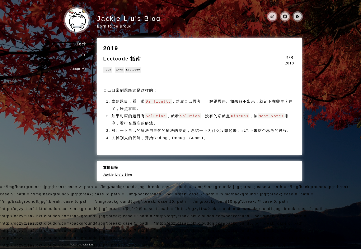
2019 (110, 48)
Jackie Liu (87, 244)
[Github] (283, 17)
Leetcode (133, 69)
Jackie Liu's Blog (129, 18)
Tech (81, 44)
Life (83, 54)
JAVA (119, 69)
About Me (78, 68)
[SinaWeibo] (270, 17)
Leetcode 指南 (122, 59)
